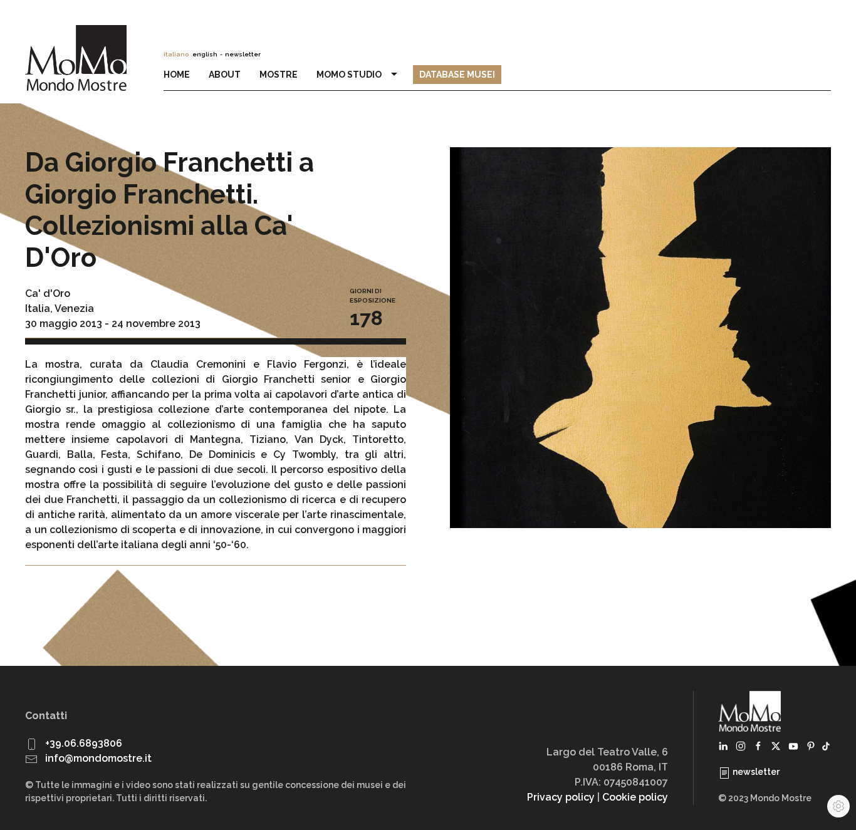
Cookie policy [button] (635, 797)
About (225, 75)
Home (177, 75)
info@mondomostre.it (98, 758)
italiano (176, 54)
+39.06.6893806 (83, 743)
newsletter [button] (243, 54)
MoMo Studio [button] (350, 75)
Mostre (278, 75)
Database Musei (457, 75)
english (204, 54)
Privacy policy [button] (561, 797)
